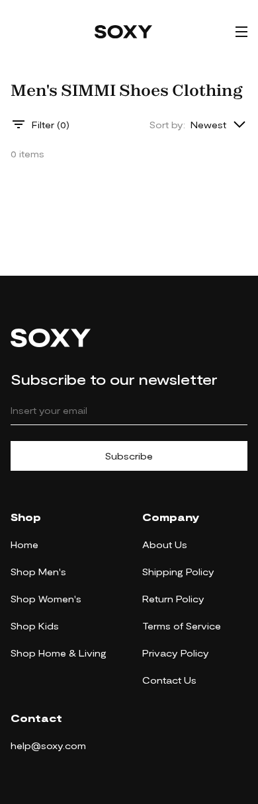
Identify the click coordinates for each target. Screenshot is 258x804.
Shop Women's (46, 598)
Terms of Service (181, 625)
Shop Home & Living (59, 653)
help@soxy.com (48, 745)
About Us (164, 544)
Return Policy (173, 598)
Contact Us (169, 680)
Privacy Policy (175, 653)
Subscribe (129, 456)
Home (24, 544)
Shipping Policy (178, 571)
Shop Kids (35, 625)
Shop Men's (38, 571)
